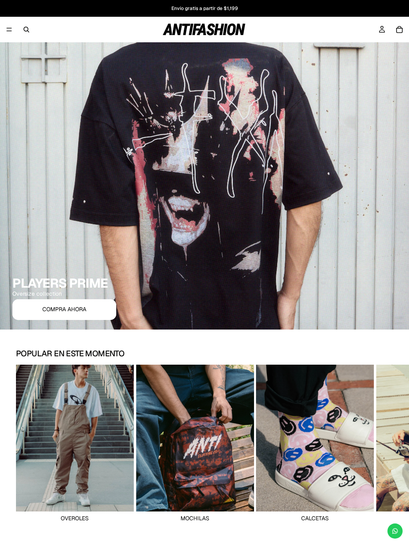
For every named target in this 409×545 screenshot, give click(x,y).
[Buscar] (26, 29)
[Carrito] (399, 29)
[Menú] (9, 29)
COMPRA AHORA (64, 309)
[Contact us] (395, 531)
